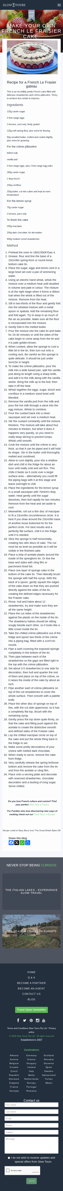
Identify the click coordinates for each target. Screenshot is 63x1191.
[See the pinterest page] (31, 1021)
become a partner (31, 983)
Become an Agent (31, 988)
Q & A (31, 977)
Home (31, 972)
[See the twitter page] (25, 1021)
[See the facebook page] (18, 1021)
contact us (31, 994)
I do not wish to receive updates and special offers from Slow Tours (33, 1159)
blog (31, 999)
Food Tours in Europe (44, 814)
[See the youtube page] (43, 1021)
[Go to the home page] (14, 5)
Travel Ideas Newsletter (31, 1009)
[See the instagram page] (38, 1021)
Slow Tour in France (39, 804)
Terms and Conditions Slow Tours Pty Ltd (27, 1028)
